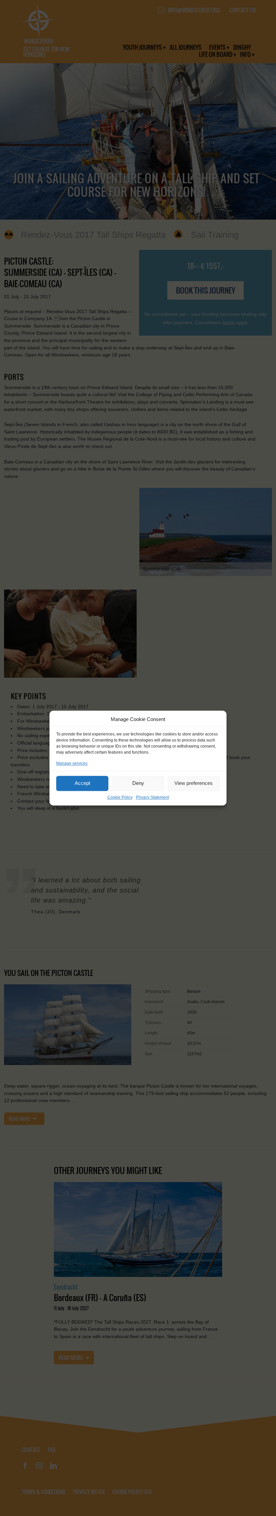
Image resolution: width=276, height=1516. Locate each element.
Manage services (72, 763)
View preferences (193, 783)
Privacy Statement (152, 797)
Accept (82, 783)
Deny (138, 783)
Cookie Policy (120, 797)
